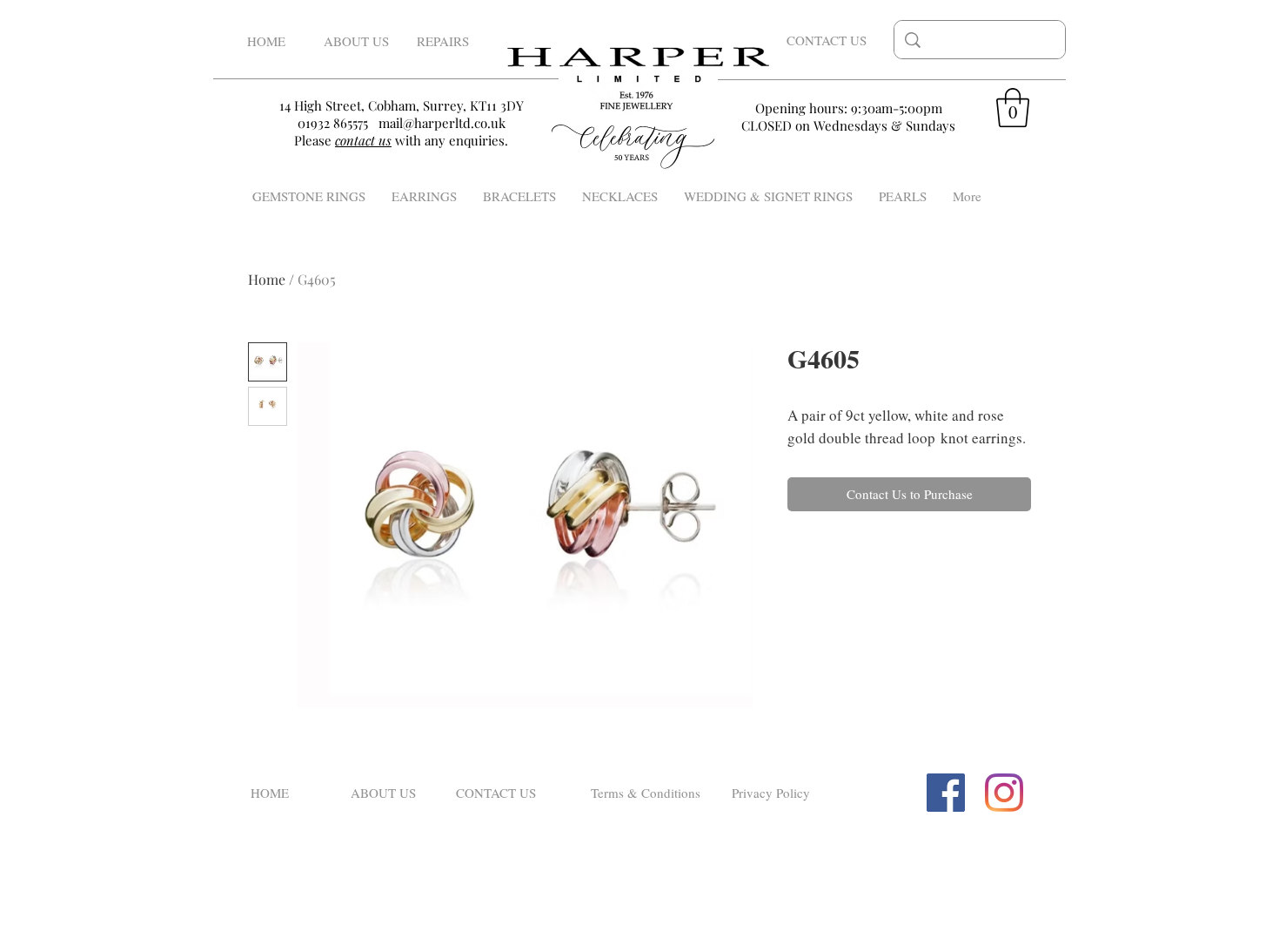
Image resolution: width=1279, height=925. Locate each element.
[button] (1012, 107)
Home (266, 279)
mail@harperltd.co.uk (442, 123)
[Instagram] (1004, 792)
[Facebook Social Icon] (946, 792)
